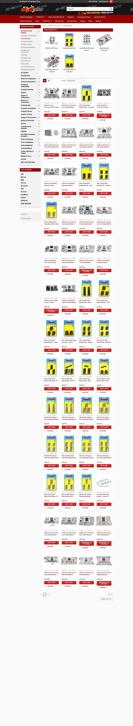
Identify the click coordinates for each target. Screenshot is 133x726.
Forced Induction (25, 61)
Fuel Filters (24, 55)
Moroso (23, 177)
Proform (23, 192)
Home (37, 21)
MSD (22, 180)
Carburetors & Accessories (28, 36)
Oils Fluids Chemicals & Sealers (28, 135)
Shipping (70, 17)
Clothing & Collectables (25, 85)
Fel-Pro (23, 183)
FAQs (90, 21)
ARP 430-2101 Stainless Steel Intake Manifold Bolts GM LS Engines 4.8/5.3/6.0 (69, 419)
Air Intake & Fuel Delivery (26, 32)
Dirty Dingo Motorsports (103, 492)
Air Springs (24, 73)
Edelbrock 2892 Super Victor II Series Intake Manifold (50, 262)
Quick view (51, 100)
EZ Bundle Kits (25, 105)
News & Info (59, 21)
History (82, 21)
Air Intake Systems (26, 44)
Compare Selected (106, 599)
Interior (23, 123)
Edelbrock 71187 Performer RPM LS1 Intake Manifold (51, 107)
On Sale (23, 159)
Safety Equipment (27, 145)
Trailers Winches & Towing (27, 152)
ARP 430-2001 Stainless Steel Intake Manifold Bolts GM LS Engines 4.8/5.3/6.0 (51, 419)
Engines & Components (25, 96)
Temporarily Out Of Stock (104, 115)
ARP (22, 174)
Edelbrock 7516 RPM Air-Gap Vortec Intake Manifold (51, 185)
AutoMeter (24, 195)
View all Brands (26, 203)
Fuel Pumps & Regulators (28, 47)
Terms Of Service (26, 21)
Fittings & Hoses (26, 111)
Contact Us (40, 17)
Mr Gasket (24, 186)
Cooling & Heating (27, 89)
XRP (22, 189)
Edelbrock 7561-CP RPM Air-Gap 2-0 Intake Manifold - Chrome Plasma (51, 302)
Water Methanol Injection (28, 69)
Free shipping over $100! (27, 1)
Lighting (23, 131)
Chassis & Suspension (28, 82)
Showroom (47, 21)
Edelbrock (24, 200)
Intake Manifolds (25, 38)
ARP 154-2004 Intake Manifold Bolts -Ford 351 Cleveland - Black (68, 380)
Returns (98, 21)
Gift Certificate (93, 1)
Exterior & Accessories (25, 101)
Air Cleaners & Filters (27, 41)
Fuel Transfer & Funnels (27, 67)
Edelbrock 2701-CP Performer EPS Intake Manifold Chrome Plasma (103, 107)
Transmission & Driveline (26, 127)
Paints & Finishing (27, 139)
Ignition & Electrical (27, 120)
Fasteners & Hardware (28, 108)
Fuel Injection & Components (25, 51)
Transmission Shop (83, 17)
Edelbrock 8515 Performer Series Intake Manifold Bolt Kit (51, 147)
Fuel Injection (25, 76)
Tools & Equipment (27, 142)
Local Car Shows (99, 17)
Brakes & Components (28, 79)
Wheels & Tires (26, 156)
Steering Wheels (26, 148)
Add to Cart (51, 115)
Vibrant (23, 197)
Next (109, 594)
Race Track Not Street (56, 17)
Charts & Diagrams (26, 17)
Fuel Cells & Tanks (26, 58)
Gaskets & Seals (26, 114)
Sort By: (64, 80)
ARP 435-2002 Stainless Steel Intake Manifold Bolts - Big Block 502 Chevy (69, 457)
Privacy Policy (72, 21)
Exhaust (23, 92)
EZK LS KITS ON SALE (28, 162)
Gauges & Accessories (28, 117)
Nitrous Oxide (25, 64)
